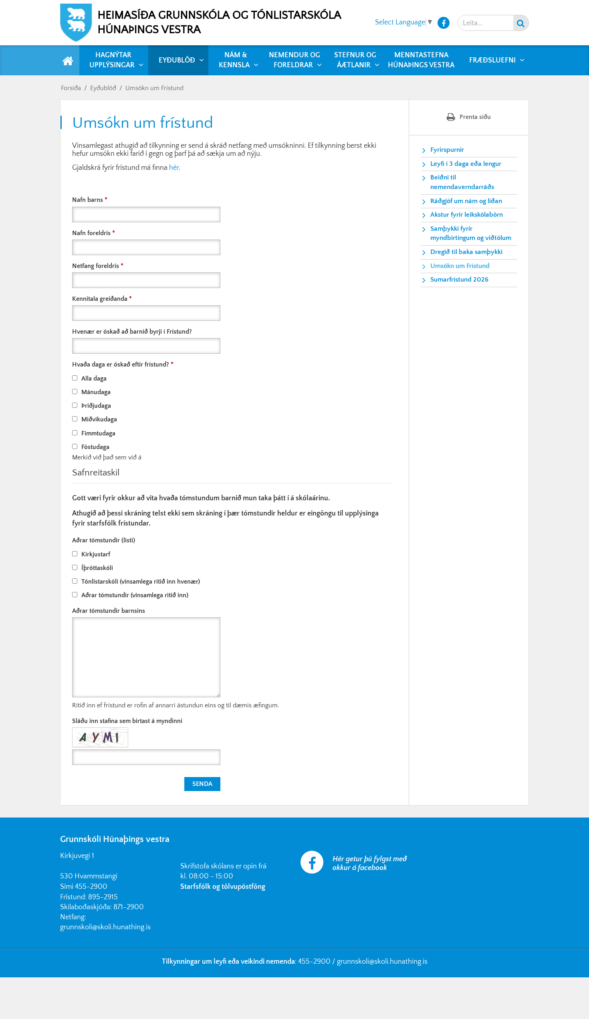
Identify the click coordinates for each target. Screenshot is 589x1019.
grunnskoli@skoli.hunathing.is (105, 927)
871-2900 (128, 907)
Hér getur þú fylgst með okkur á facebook (370, 863)
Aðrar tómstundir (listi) (103, 540)
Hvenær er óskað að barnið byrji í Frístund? (132, 331)
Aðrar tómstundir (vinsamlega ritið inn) (134, 595)
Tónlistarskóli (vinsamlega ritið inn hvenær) (140, 581)
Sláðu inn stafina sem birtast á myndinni (127, 721)
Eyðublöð (103, 88)
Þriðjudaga (96, 405)
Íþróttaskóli (97, 568)
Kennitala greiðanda (99, 298)
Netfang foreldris (95, 266)
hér (174, 168)
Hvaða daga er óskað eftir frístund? (120, 364)
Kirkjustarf (95, 554)
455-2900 (91, 887)
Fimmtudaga (98, 433)
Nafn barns (87, 199)
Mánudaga (96, 392)
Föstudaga (95, 447)
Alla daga (94, 378)
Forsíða (71, 88)
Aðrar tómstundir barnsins (108, 610)
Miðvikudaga (99, 419)
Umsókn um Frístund (154, 88)
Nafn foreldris (91, 233)
